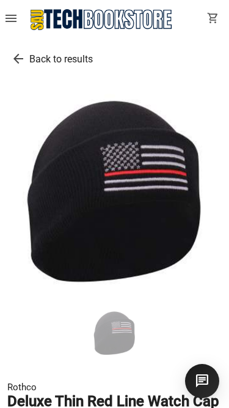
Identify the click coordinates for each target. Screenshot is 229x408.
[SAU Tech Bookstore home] (101, 19)
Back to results (61, 59)
